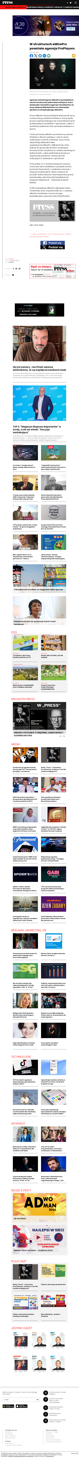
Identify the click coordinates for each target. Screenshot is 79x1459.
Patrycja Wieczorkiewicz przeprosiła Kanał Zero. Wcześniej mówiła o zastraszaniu (51, 800)
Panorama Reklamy (53, 1440)
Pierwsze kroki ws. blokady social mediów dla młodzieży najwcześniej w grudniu (24, 1112)
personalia (33, 237)
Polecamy (19, 1261)
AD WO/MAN (20, 1218)
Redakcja (8, 1432)
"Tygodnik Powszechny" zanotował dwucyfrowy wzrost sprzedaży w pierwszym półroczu (53, 468)
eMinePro (39, 237)
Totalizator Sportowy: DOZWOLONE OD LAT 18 (22, 656)
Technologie (21, 1057)
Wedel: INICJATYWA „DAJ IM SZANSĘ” (52, 656)
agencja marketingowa (39, 234)
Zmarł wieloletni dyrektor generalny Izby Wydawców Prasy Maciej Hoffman (51, 497)
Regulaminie (50, 1456)
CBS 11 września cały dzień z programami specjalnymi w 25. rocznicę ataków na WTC (25, 799)
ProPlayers (46, 237)
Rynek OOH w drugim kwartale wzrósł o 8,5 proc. (53, 954)
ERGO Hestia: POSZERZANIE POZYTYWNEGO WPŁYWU (23, 686)
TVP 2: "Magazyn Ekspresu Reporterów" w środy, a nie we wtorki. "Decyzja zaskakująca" (37, 429)
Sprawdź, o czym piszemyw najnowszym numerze (45, 214)
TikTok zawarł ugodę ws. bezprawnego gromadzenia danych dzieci (24, 1082)
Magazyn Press (23, 699)
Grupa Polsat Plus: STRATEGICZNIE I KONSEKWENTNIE (48, 687)
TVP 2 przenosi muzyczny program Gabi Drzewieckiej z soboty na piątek (52, 889)
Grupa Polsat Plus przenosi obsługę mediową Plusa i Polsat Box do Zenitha (53, 527)
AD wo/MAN (50, 1436)
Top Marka (50, 1438)
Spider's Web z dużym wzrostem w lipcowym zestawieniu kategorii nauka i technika (25, 890)
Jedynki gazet (21, 1328)
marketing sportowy (58, 234)
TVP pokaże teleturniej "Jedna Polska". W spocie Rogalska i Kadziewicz (25, 527)
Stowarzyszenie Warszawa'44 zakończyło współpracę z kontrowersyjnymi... (25, 955)
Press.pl (49, 1434)
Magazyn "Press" (52, 1432)
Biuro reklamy (10, 1436)
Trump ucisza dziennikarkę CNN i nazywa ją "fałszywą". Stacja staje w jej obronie (24, 497)
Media (15, 744)
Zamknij (74, 1453)
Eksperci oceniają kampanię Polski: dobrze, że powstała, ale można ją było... (53, 1015)
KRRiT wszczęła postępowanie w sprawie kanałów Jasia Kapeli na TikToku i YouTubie (25, 829)
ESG (14, 632)
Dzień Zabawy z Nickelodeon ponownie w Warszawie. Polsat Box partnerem (53, 918)
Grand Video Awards (54, 1442)
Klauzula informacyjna (13, 1445)
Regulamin (9, 1443)
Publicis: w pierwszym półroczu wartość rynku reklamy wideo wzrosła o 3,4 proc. (53, 985)
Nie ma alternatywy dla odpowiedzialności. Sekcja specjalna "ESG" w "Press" (23, 985)
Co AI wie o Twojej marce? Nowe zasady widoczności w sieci (24, 467)
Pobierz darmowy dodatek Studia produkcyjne (23, 1315)
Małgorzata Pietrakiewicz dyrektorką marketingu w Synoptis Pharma (23, 1015)
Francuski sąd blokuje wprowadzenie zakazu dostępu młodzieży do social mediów (53, 1112)
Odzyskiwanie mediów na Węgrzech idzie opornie (38, 589)
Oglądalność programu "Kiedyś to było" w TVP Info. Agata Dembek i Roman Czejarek (53, 829)
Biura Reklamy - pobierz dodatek (50, 1315)
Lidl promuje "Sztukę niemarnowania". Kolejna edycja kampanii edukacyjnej (53, 557)
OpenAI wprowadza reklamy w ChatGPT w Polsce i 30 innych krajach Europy (53, 1082)
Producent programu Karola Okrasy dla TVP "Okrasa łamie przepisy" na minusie (25, 769)
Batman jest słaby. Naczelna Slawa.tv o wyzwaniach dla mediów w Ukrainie (24, 1149)
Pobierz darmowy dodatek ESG (53, 1284)
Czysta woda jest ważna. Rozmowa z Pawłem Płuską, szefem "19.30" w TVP (23, 1178)
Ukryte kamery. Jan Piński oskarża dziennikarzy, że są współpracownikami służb (39, 368)
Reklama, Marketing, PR (28, 930)
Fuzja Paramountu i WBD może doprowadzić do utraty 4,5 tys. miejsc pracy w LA (25, 859)
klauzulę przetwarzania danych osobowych (21, 1456)
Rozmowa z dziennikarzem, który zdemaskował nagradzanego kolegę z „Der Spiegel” (52, 1179)
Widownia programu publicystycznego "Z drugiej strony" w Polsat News (52, 859)
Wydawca (9, 1434)
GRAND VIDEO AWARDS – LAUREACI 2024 (33, 1250)
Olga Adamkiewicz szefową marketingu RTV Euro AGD (24, 1044)
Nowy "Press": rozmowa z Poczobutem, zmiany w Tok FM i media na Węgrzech (53, 769)
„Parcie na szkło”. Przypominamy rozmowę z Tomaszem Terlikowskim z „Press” (51, 1150)
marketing (68, 234)
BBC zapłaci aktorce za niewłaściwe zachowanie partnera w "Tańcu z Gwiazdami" (23, 558)
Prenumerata (10, 1438)
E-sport (49, 234)
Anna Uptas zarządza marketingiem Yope (49, 1044)
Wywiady (18, 1123)
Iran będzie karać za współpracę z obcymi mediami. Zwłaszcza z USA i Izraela (25, 918)
